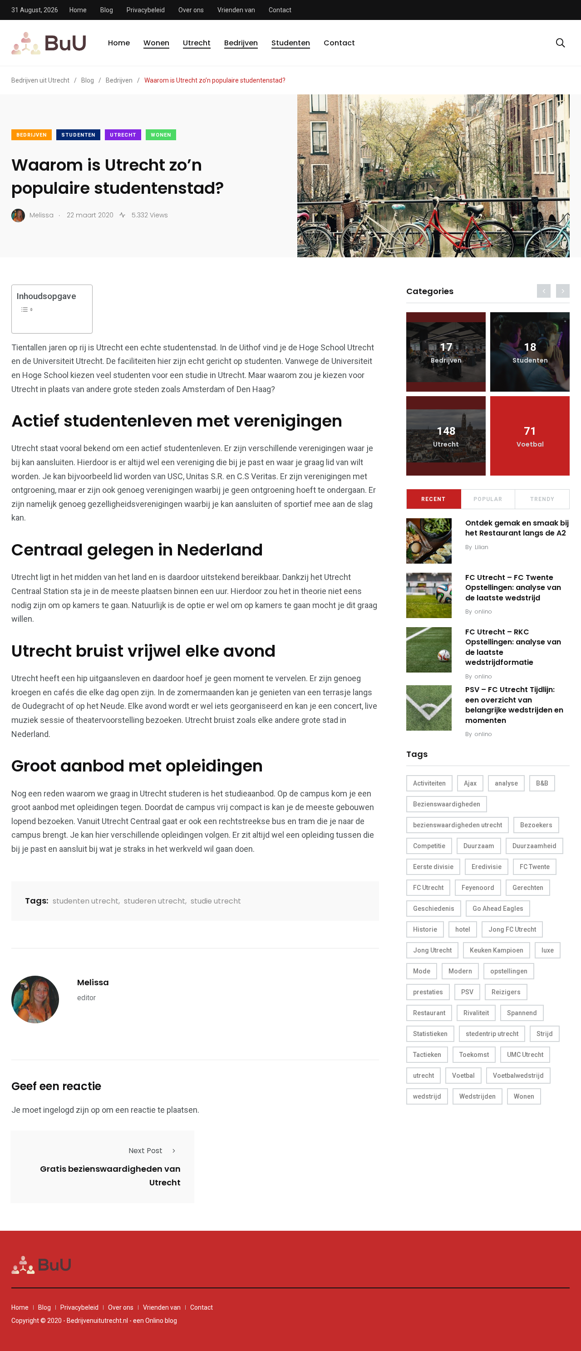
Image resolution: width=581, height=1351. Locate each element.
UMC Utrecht (525, 1054)
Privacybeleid (146, 10)
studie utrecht (216, 901)
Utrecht (197, 43)
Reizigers (506, 992)
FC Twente (535, 866)
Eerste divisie (433, 866)
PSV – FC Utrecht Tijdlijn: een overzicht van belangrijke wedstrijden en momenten (514, 705)
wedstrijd (427, 1096)
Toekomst (474, 1054)
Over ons (191, 10)
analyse (506, 783)
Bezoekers (536, 825)
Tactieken (427, 1054)
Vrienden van (236, 10)
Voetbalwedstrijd (518, 1075)
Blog (106, 10)
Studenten (290, 43)
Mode (421, 971)
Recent (433, 499)
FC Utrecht (428, 887)
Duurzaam (478, 846)
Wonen (156, 43)
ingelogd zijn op (71, 1110)
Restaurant (429, 1013)
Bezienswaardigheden (446, 804)
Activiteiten (429, 783)
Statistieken (430, 1033)
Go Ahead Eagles (498, 908)
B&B (542, 783)
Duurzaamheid (534, 846)
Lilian (481, 547)
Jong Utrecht (432, 950)
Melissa (93, 982)
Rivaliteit (476, 1013)
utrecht (423, 1075)
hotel (462, 929)
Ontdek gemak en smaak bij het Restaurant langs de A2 (517, 528)
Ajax (470, 783)
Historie (425, 929)
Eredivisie (487, 866)
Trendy (542, 499)
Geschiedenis (433, 908)
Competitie (429, 846)
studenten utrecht (85, 901)
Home (78, 10)
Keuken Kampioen (496, 950)
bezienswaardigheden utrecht (457, 825)
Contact (280, 10)
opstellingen (508, 971)
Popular (487, 499)
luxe (548, 950)
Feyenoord (478, 887)
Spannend (522, 1013)
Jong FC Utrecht (512, 929)
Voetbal (463, 1075)
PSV (467, 992)
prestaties (428, 992)
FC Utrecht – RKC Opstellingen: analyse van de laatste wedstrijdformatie (513, 647)
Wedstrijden (477, 1096)
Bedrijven (241, 43)
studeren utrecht (154, 901)
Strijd (545, 1033)
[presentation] (544, 291)
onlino (483, 611)
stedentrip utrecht (492, 1033)
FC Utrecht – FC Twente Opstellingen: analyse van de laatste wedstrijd (513, 587)
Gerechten (527, 887)
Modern (460, 971)
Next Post (145, 1150)
